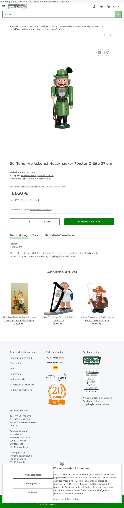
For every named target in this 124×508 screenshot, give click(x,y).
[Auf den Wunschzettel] (107, 52)
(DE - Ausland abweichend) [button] (41, 209)
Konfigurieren (33, 483)
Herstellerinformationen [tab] (60, 235)
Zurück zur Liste (19, 26)
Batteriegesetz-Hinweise (22, 384)
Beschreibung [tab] (19, 235)
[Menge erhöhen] (56, 222)
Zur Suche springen (38, 1)
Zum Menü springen (58, 1)
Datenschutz (73, 499)
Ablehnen (33, 492)
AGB (12, 368)
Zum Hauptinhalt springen (14, 1)
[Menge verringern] (13, 222)
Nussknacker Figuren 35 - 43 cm (37, 175)
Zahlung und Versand (21, 357)
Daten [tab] (36, 235)
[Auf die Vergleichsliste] (99, 52)
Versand (35, 200)
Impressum (58, 499)
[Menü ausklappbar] (3, 5)
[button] (94, 6)
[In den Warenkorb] (12, 44)
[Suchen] (118, 14)
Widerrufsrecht (17, 379)
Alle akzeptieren (33, 474)
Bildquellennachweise (21, 389)
